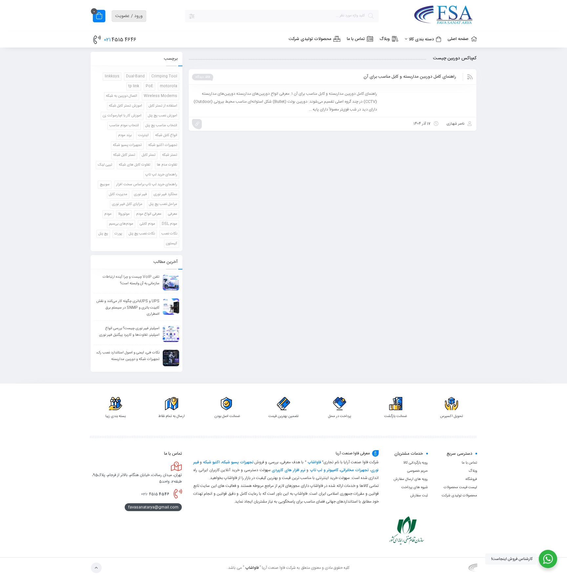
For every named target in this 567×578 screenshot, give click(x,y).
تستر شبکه (169, 155)
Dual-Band (135, 76)
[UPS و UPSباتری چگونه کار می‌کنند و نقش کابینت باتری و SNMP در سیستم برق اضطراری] (171, 306)
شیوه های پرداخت (414, 487)
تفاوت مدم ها (167, 165)
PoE (149, 86)
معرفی (172, 214)
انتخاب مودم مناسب (124, 126)
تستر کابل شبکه (124, 155)
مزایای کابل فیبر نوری (127, 204)
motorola (168, 86)
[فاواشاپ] (431, 16)
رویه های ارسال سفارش (410, 479)
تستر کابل (149, 155)
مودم (108, 214)
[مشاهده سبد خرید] (99, 17)
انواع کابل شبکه (166, 135)
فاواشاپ (314, 462)
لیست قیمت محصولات (460, 487)
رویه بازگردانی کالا (415, 463)
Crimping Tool (164, 76)
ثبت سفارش (419, 496)
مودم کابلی (147, 224)
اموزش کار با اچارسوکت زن (122, 116)
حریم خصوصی (417, 471)
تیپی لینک (105, 165)
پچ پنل (103, 234)
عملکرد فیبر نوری (165, 194)
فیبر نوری (140, 194)
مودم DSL (169, 224)
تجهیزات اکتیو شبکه (162, 145)
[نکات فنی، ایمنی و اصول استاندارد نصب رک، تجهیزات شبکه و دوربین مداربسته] (171, 358)
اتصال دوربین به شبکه (121, 96)
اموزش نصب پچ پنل (162, 116)
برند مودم (125, 135)
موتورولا (124, 214)
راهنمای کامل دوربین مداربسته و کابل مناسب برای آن (410, 76)
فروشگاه (471, 479)
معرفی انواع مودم (148, 214)
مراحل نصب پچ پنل (163, 204)
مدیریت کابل (118, 194)
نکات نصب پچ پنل (142, 234)
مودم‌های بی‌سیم (121, 224)
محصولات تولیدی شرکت (459, 496)
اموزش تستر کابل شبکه (125, 106)
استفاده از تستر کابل (163, 106)
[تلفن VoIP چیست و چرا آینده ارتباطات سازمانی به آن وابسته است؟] (171, 282)
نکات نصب (169, 234)
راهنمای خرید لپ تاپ (161, 175)
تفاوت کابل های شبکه (134, 165)
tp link (133, 86)
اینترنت (143, 135)
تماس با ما (469, 463)
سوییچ (105, 185)
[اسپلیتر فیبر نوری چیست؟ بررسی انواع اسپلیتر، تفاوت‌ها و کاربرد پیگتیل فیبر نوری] (171, 334)
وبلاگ (473, 471)
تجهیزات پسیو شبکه (127, 145)
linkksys (112, 76)
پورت (118, 234)
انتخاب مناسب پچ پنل (161, 126)
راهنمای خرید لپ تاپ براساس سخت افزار (146, 185)
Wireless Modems (160, 96)
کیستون (171, 244)
